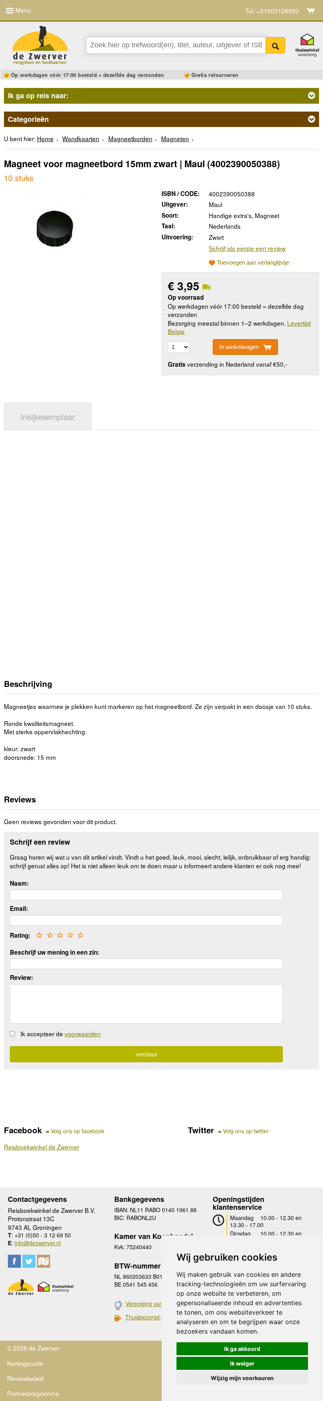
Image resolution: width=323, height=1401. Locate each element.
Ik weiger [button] (242, 1363)
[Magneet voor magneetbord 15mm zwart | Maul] (53, 225)
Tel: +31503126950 (272, 11)
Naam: (19, 883)
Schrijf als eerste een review (247, 248)
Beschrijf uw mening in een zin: (54, 952)
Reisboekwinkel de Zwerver (41, 1146)
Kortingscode (25, 1363)
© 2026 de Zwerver (33, 1347)
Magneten (175, 138)
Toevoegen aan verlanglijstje (253, 262)
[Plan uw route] (43, 1261)
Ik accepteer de (60, 1033)
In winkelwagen (239, 346)
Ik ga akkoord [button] (242, 1348)
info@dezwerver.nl (38, 1243)
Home (45, 138)
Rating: (20, 935)
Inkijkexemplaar (47, 416)
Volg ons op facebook (77, 1131)
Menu (22, 10)
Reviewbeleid (25, 1378)
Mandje (311, 10)
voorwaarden (83, 1033)
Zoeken (275, 45)
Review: (21, 977)
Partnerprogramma (33, 1393)
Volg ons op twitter (246, 1131)
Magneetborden (130, 138)
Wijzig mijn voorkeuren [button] (242, 1378)
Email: (19, 908)
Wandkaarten (80, 138)
